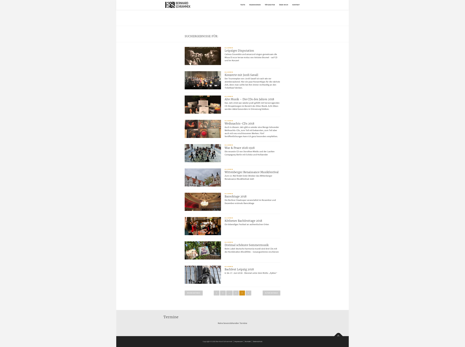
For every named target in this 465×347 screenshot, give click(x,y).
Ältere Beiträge (271, 293)
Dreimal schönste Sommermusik (247, 245)
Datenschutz (257, 341)
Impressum (238, 341)
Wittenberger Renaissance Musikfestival (252, 172)
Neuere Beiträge (193, 293)
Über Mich (283, 5)
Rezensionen (255, 5)
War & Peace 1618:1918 (240, 148)
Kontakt (296, 5)
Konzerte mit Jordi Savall (241, 75)
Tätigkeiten (270, 5)
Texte (242, 5)
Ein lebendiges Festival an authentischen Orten (247, 224)
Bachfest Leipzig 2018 (239, 269)
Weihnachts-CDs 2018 (239, 123)
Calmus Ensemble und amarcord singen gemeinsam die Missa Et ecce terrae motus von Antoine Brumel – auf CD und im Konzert (251, 57)
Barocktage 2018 (236, 196)
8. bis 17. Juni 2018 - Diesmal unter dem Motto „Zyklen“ (251, 273)
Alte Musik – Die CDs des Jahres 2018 (249, 99)
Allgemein (229, 48)
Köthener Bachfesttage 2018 (243, 220)
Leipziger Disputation (239, 50)
